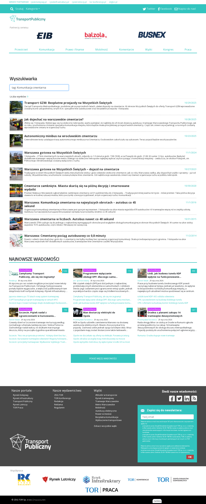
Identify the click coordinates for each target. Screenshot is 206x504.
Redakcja (58, 401)
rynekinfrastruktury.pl (59, 2)
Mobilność (101, 49)
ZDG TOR (58, 395)
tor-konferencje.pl (98, 2)
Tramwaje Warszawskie (107, 401)
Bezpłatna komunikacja (106, 417)
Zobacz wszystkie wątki (105, 425)
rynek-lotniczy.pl (79, 2)
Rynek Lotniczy (20, 404)
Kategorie (32, 8)
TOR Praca (18, 407)
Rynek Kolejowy (20, 395)
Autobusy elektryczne (106, 410)
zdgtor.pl (113, 2)
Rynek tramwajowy (104, 398)
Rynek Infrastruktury (23, 398)
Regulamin (59, 407)
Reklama (58, 404)
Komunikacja (46, 49)
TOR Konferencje (62, 398)
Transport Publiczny (23, 401)
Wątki (148, 49)
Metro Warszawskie (105, 404)
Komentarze (126, 49)
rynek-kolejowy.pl (39, 2)
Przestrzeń (21, 49)
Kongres (168, 49)
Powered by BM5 (39, 500)
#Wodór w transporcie (106, 395)
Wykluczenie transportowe (108, 420)
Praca (188, 49)
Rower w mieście (103, 413)
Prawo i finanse (75, 49)
